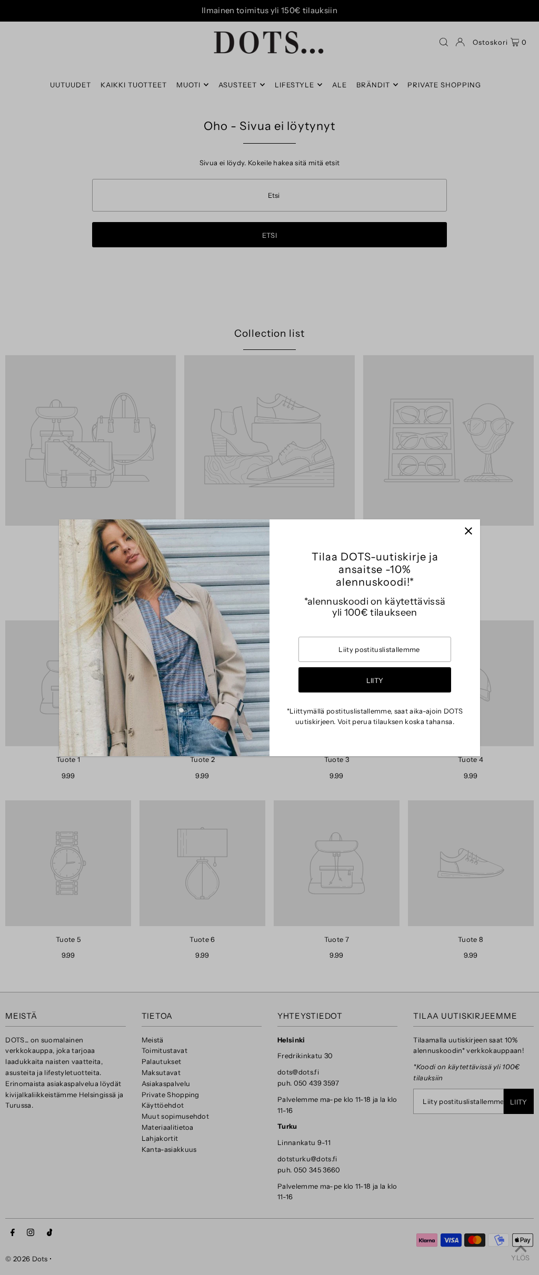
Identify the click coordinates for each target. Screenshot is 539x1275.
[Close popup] (468, 531)
